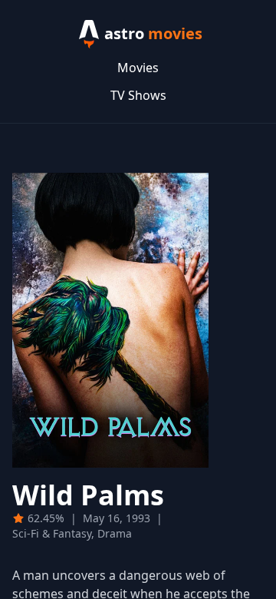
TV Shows (138, 95)
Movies (138, 67)
